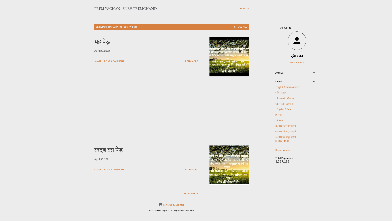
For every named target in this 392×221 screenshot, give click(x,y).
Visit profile (297, 62)
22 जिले (279, 114)
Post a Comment (114, 61)
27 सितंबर (280, 120)
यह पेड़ (102, 41)
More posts (191, 193)
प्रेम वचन (297, 56)
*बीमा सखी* (280, 92)
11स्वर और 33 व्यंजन (284, 103)
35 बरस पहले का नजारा (285, 125)
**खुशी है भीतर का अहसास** (287, 87)
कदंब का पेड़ (108, 149)
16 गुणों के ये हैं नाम (283, 109)
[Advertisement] (146, 110)
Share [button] (97, 61)
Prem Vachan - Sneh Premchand (125, 8)
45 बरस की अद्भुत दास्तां (285, 136)
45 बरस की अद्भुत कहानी (285, 131)
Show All (240, 26)
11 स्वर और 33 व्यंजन (284, 98)
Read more (191, 61)
